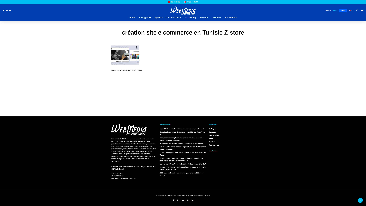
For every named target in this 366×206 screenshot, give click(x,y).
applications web (133, 151)
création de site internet (133, 144)
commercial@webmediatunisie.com (123, 178)
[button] (362, 11)
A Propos (212, 129)
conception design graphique (129, 156)
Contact (212, 142)
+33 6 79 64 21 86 (117, 176)
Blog (211, 139)
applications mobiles (130, 149)
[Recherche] (357, 11)
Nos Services (214, 135)
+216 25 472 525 (116, 173)
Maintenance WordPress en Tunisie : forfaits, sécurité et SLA (183, 164)
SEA (123, 154)
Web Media (115, 159)
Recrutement (214, 145)
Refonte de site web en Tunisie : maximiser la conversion (181, 143)
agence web (137, 139)
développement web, (131, 146)
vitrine (144, 144)
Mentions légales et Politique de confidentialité (196, 195)
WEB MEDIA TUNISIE (118, 139)
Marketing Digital (150, 156)
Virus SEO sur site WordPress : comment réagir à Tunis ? (182, 129)
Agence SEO (115, 154)
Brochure (212, 132)
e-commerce (151, 144)
